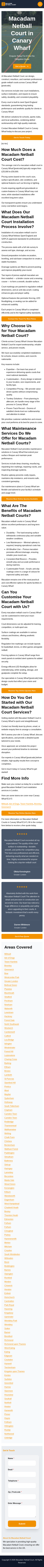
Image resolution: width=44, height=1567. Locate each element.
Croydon (8, 1250)
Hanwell (8, 1364)
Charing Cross (10, 1059)
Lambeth (8, 1075)
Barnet (7, 1332)
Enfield (7, 1293)
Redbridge (9, 1122)
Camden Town (10, 1114)
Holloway (8, 1102)
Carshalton (9, 1301)
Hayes (7, 1418)
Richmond (8, 1340)
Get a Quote (20, 66)
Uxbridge (8, 1438)
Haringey (8, 1168)
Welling (7, 1133)
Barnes (7, 1270)
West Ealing (9, 1348)
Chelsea (8, 1141)
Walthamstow (10, 1129)
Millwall (4, 804)
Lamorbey (8, 1172)
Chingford (8, 1231)
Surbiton (8, 1379)
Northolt (7, 1403)
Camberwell (9, 1032)
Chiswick (8, 1286)
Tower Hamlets (26, 804)
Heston (7, 1406)
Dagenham (9, 1200)
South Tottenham (11, 1106)
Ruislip (7, 1430)
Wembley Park (10, 1321)
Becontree (8, 1176)
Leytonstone (9, 1055)
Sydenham (9, 1098)
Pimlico (7, 1087)
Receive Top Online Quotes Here (22, 691)
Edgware (8, 1356)
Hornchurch (9, 1297)
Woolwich (8, 1028)
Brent (6, 1262)
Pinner (7, 1414)
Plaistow (8, 989)
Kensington (9, 1188)
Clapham (8, 1110)
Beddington (9, 1266)
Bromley (37, 804)
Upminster (8, 1317)
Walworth (8, 1009)
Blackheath (9, 993)
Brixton (7, 1071)
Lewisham (8, 1012)
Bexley (7, 1211)
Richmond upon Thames (15, 1344)
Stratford (8, 997)
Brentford (8, 1336)
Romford (8, 1278)
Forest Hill (8, 1051)
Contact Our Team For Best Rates (22, 319)
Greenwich (6, 807)
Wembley (8, 1325)
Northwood (9, 1434)
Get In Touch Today (22, 137)
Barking (7, 1063)
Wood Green (9, 1184)
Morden (7, 1282)
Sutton (7, 1328)
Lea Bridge (9, 1040)
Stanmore (8, 1391)
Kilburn (7, 1192)
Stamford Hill (10, 1083)
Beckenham (9, 1145)
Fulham (7, 1223)
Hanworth (8, 1410)
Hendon (7, 1289)
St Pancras (9, 1079)
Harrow (7, 1387)
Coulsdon (8, 1360)
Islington (8, 1044)
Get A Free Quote (22, 936)
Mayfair (7, 1094)
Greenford (8, 1383)
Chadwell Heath (11, 1207)
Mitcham (8, 1247)
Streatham (8, 1157)
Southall (8, 1399)
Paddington (9, 1153)
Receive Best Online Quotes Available (22, 499)
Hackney (8, 1016)
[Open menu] (40, 4)
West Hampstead (11, 1204)
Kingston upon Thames (14, 1371)
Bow (6, 973)
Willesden (8, 1258)
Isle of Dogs (14, 804)
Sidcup (7, 1165)
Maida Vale (9, 1180)
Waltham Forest (11, 1149)
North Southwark (11, 1024)
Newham (8, 1005)
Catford (7, 1036)
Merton (7, 1243)
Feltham (7, 1422)
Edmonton (8, 1219)
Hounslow (8, 1395)
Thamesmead (10, 1126)
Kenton (7, 1375)
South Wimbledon (12, 1254)
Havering (8, 1309)
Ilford (6, 1090)
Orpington (8, 1274)
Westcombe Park (11, 977)
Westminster (9, 1048)
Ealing (7, 1352)
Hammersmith (10, 1239)
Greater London (11, 981)
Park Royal (9, 1305)
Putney (7, 1235)
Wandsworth (9, 1196)
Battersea (8, 1161)
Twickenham (9, 1367)
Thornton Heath (11, 1215)
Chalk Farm (9, 1137)
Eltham (7, 1067)
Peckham (8, 1001)
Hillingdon (8, 1426)
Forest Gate (9, 1020)
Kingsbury (8, 1313)
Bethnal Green (10, 985)
